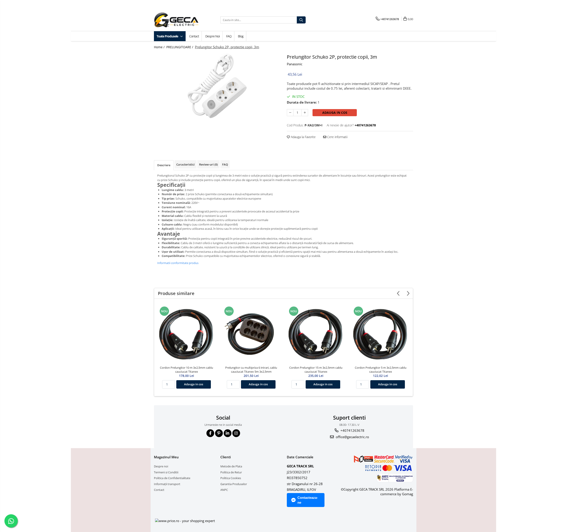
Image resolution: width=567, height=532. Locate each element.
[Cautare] (301, 19)
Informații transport (167, 484)
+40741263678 (352, 430)
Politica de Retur (231, 472)
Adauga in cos (334, 112)
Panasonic (294, 64)
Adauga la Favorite (303, 137)
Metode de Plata (231, 466)
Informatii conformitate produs (177, 263)
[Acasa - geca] (181, 20)
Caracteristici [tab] (185, 164)
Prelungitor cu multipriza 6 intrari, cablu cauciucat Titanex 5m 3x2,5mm (251, 370)
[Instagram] (236, 433)
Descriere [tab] (163, 165)
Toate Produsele (168, 36)
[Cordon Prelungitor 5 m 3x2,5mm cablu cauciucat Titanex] (380, 333)
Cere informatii (337, 137)
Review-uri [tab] (208, 164)
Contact (194, 36)
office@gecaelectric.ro (352, 437)
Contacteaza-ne (307, 500)
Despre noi (212, 36)
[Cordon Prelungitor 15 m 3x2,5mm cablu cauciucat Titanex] (316, 333)
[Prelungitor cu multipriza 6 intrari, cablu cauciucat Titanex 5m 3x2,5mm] (251, 333)
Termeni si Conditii (166, 472)
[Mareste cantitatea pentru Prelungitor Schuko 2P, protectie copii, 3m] (304, 112)
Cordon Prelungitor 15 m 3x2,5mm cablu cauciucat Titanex (315, 370)
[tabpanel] (217, 86)
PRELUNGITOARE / (180, 47)
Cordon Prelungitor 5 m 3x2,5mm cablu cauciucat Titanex (380, 370)
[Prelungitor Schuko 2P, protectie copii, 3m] (217, 86)
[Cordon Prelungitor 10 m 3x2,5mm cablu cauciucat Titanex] (186, 333)
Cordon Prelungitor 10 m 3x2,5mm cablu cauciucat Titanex (186, 370)
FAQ (228, 36)
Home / (159, 47)
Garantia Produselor (233, 484)
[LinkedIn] (227, 433)
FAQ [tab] (225, 164)
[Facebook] (210, 433)
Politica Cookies (230, 478)
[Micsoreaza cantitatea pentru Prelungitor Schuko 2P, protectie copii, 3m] (290, 112)
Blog (240, 36)
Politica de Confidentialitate (172, 478)
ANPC (224, 490)
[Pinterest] (219, 433)
